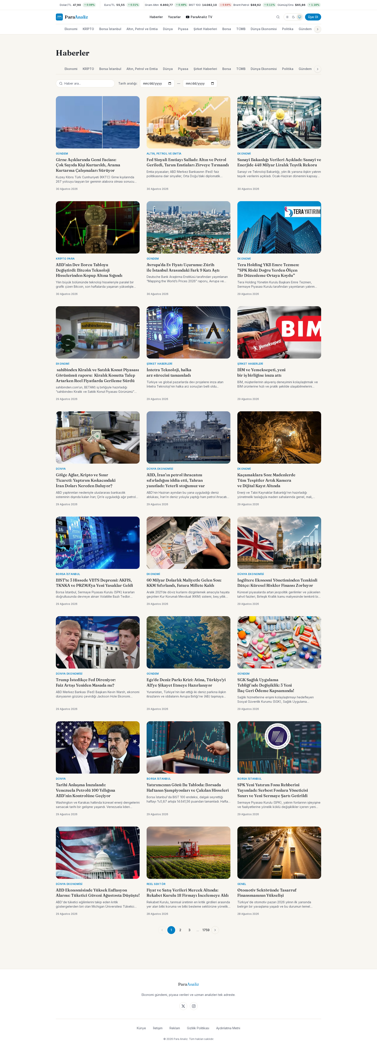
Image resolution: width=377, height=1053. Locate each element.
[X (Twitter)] (183, 1006)
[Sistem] (299, 17)
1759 (205, 930)
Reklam (175, 1028)
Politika (287, 29)
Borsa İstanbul (110, 29)
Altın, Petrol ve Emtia (142, 29)
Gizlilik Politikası (198, 1028)
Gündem (305, 29)
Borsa (226, 29)
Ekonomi (71, 29)
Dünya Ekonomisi (264, 29)
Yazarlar (174, 17)
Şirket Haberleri (205, 29)
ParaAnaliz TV (201, 17)
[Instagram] (194, 1006)
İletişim (158, 1028)
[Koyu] (293, 17)
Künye (141, 1028)
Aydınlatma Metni (228, 1028)
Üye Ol (313, 17)
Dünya (168, 29)
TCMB (240, 29)
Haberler (156, 17)
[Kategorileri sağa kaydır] (317, 29)
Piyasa (183, 29)
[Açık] (287, 17)
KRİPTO (88, 29)
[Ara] (278, 17)
